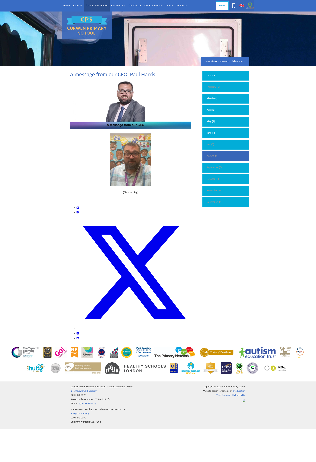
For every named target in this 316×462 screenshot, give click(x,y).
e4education (239, 391)
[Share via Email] (78, 207)
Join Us (222, 5)
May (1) (211, 121)
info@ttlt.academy (80, 413)
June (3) (211, 133)
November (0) (214, 190)
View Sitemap (223, 395)
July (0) (210, 144)
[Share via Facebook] (78, 212)
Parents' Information (221, 61)
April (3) (211, 110)
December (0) (214, 202)
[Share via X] (134, 329)
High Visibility (238, 395)
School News (237, 61)
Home (207, 61)
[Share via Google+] (78, 333)
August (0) (212, 156)
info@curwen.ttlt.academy (84, 391)
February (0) (213, 87)
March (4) (212, 98)
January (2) (212, 75)
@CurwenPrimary (87, 403)
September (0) (214, 167)
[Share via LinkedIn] (78, 338)
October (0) (213, 179)
